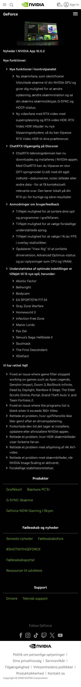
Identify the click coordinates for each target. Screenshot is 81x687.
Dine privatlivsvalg (27, 661)
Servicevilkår (55, 661)
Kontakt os (56, 673)
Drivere (11, 598)
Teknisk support (35, 598)
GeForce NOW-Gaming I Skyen (29, 511)
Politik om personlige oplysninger (39, 654)
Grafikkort (14, 489)
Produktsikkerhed (30, 673)
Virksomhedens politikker (53, 667)
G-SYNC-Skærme (19, 500)
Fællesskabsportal (20, 560)
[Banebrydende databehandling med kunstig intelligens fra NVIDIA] (33, 4)
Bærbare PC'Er (38, 489)
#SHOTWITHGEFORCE (23, 549)
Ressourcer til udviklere (24, 570)
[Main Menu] (4, 5)
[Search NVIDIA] (12, 4)
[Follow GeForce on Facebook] (20, 635)
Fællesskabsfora (50, 538)
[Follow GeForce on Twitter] (52, 635)
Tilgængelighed (17, 667)
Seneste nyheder (19, 538)
